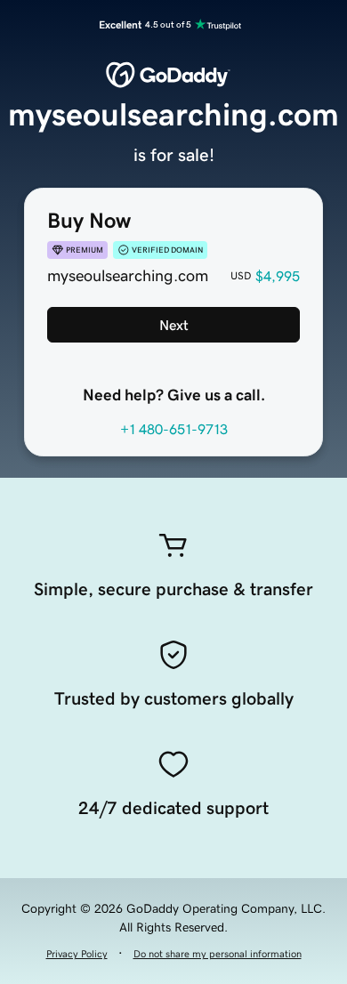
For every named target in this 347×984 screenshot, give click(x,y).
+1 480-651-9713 (174, 429)
